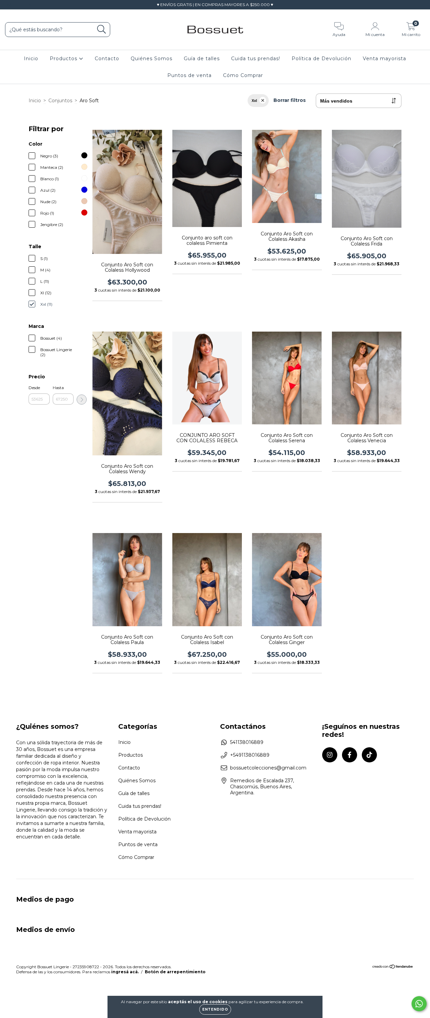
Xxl (254, 101)
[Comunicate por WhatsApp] (419, 1003)
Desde (34, 387)
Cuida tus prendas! (255, 58)
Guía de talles (202, 58)
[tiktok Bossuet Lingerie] (30, 5)
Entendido (215, 1009)
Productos (64, 58)
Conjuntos (60, 101)
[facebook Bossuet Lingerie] (20, 5)
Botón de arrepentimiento (175, 971)
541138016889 (246, 742)
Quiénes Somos (151, 58)
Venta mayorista (384, 58)
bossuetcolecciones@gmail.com (268, 768)
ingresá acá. (125, 971)
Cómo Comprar (243, 75)
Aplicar (82, 399)
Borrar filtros (289, 100)
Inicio (31, 58)
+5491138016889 (249, 755)
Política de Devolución (321, 58)
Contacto (107, 58)
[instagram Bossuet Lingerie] (10, 5)
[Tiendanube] (393, 967)
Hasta (58, 387)
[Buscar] (102, 29)
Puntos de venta (189, 75)
